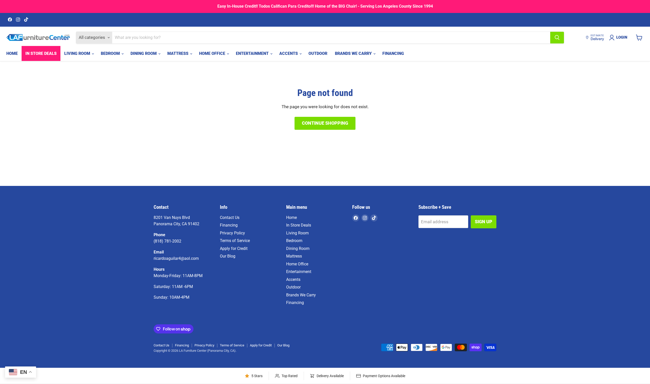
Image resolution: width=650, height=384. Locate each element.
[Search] (557, 37)
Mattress (178, 53)
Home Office (212, 53)
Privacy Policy (232, 233)
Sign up (483, 221)
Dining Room (144, 53)
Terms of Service (235, 240)
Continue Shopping (325, 123)
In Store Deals (41, 53)
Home (12, 53)
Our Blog (227, 256)
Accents (289, 53)
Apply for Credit (234, 248)
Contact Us (229, 217)
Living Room (77, 53)
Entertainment (253, 53)
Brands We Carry (354, 53)
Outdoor (317, 53)
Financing (393, 53)
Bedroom (111, 53)
